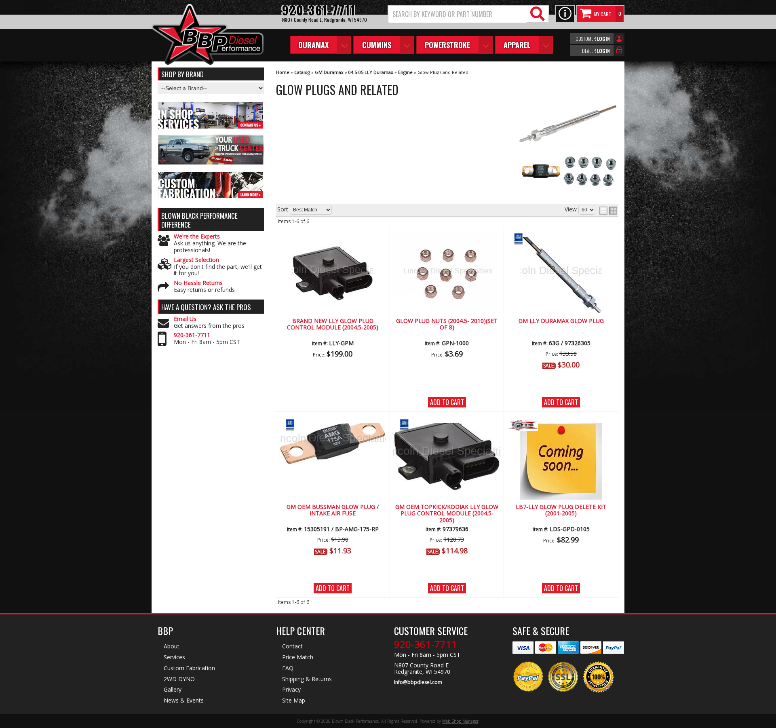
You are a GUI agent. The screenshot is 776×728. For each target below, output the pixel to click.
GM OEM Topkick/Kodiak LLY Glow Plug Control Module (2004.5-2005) (446, 514)
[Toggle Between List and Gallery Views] (608, 211)
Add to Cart (447, 402)
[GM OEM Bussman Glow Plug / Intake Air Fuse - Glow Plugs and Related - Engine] (332, 442)
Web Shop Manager (460, 721)
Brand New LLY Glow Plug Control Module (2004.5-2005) (332, 324)
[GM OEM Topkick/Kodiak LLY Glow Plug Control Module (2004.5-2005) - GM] (446, 424)
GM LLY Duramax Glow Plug (561, 321)
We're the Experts (197, 236)
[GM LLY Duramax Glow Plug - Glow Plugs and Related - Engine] (561, 274)
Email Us (185, 319)
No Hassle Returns (198, 283)
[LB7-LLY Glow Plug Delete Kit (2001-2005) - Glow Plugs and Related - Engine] (561, 460)
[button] (468, 14)
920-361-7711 (192, 335)
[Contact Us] (565, 14)
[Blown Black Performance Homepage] (208, 35)
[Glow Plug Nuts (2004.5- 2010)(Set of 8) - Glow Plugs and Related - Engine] (446, 273)
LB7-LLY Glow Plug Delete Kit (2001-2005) (561, 510)
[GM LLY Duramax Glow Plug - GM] (561, 238)
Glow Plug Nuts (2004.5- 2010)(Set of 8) (447, 324)
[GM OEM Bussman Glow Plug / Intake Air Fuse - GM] (332, 424)
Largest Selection (196, 260)
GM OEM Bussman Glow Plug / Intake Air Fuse (333, 510)
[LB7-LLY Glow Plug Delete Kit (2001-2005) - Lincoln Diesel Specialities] (561, 424)
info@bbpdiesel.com (418, 682)
